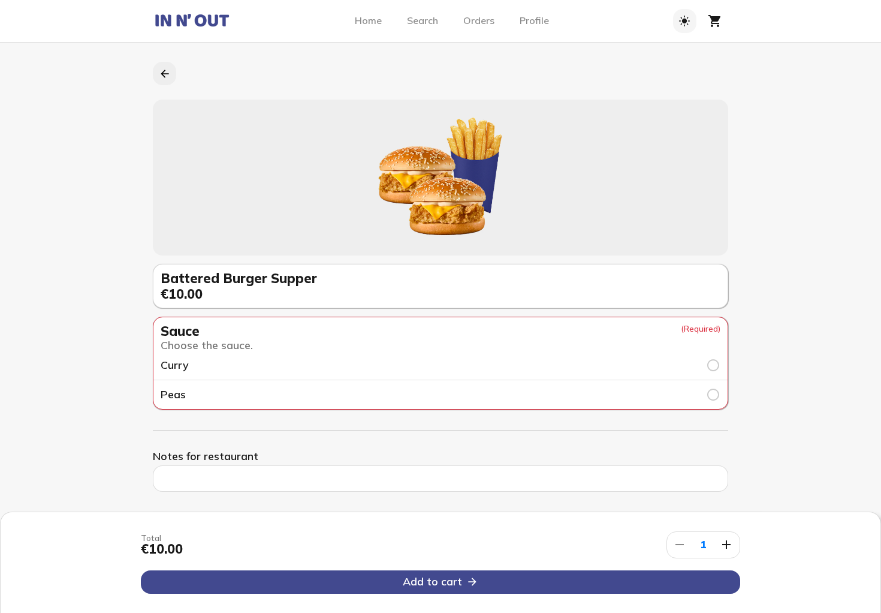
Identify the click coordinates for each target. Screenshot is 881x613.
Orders (478, 20)
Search (422, 20)
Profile (534, 20)
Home (368, 20)
